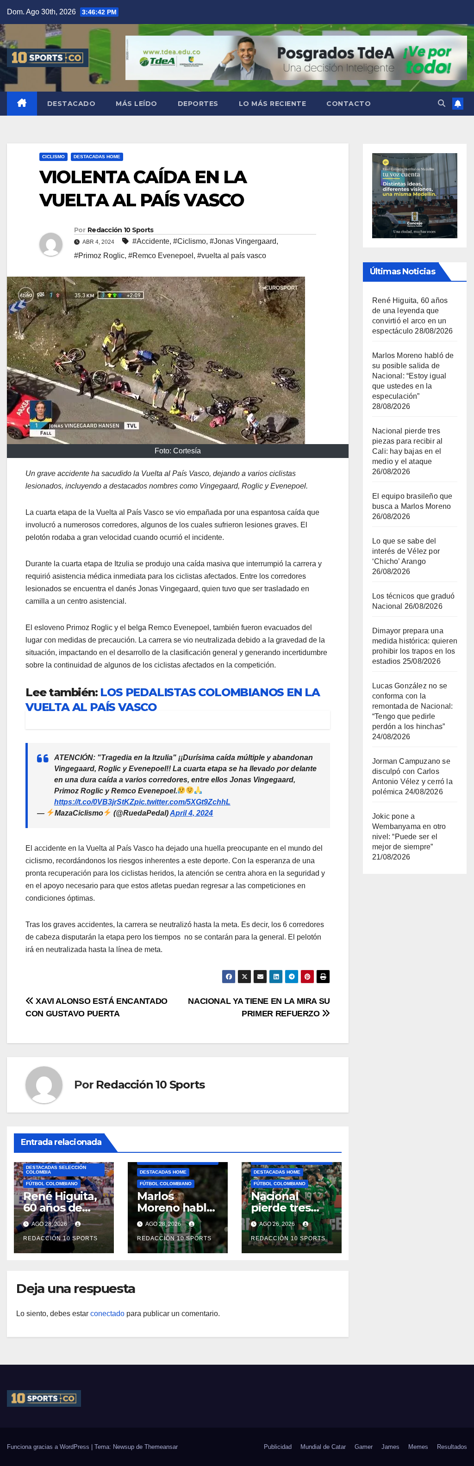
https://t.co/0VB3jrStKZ (94, 802)
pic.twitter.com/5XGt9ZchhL (182, 802)
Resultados (452, 1446)
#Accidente (150, 241)
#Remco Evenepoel (160, 256)
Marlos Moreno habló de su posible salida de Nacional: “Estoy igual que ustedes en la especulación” (413, 376)
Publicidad (278, 1446)
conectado (107, 1314)
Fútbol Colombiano (52, 1183)
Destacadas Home (97, 156)
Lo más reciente (272, 103)
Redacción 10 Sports (120, 230)
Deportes (198, 103)
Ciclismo (53, 156)
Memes (418, 1446)
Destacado (71, 103)
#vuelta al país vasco (231, 256)
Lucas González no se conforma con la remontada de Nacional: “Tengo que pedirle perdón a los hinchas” (412, 706)
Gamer (364, 1446)
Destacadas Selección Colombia (56, 1170)
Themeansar (161, 1446)
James (390, 1446)
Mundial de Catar (323, 1446)
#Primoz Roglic (99, 256)
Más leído (136, 103)
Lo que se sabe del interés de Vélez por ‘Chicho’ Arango (406, 551)
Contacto (348, 103)
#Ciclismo (189, 241)
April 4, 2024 (191, 813)
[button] (441, 103)
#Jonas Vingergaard (243, 241)
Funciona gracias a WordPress (49, 1446)
